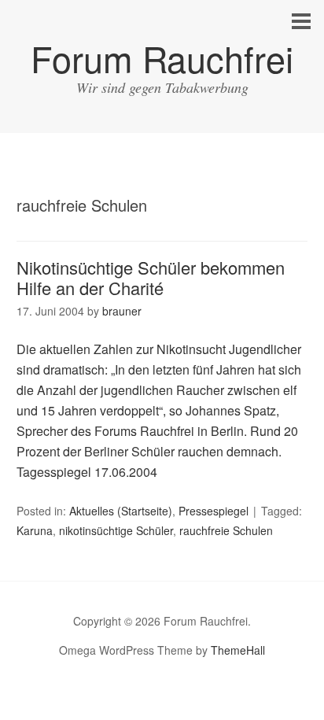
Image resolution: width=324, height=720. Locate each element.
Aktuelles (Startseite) (120, 511)
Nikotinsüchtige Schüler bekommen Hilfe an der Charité (151, 277)
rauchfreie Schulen (226, 530)
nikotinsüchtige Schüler (116, 530)
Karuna (35, 530)
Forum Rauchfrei (162, 57)
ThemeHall (238, 650)
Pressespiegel (214, 511)
